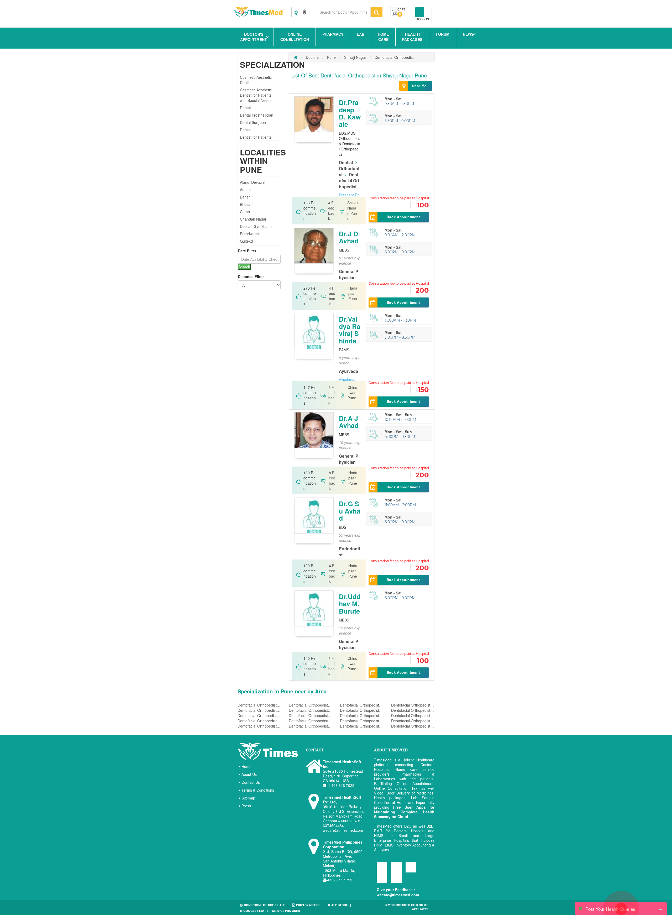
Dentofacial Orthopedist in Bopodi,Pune (310, 726)
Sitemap (248, 798)
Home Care (383, 37)
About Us (249, 774)
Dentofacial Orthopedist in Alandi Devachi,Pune (361, 705)
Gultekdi (247, 241)
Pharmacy (332, 34)
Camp (245, 211)
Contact (315, 749)
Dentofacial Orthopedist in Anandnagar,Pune (310, 710)
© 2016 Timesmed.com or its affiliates (406, 907)
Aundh (245, 189)
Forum (442, 34)
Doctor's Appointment (253, 37)
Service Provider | (287, 911)
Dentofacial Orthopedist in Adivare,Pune (259, 705)
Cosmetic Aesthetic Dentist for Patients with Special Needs (256, 95)
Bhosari (246, 204)
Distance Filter (251, 276)
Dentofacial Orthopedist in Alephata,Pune (412, 705)
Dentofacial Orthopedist (394, 57)
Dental (245, 107)
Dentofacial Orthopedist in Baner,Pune (310, 715)
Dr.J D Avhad (349, 237)
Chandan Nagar (253, 219)
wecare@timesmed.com (398, 894)
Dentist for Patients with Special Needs (255, 139)
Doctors (312, 57)
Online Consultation (294, 37)
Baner (245, 197)
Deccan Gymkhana (256, 226)
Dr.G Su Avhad (349, 511)
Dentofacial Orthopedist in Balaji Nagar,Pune (412, 710)
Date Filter (247, 250)
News (468, 34)
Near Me (419, 85)
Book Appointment (403, 216)
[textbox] (343, 12)
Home (246, 766)
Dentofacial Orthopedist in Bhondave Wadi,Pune (361, 720)
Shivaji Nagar (355, 57)
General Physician (348, 274)
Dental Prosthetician (256, 115)
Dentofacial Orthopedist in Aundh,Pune (361, 710)
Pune (331, 57)
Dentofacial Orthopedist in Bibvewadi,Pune (259, 726)
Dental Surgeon (253, 122)
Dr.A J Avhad (349, 422)
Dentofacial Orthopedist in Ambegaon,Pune (259, 710)
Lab (360, 34)
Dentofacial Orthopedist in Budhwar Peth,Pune (361, 726)
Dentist (245, 129)
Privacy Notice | (309, 905)
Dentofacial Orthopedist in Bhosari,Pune (412, 720)
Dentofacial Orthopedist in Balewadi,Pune (259, 715)
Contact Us (251, 782)
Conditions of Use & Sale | (266, 905)
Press (246, 805)
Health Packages (412, 37)
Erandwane (249, 233)
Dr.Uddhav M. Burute (349, 604)
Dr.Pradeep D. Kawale (350, 113)
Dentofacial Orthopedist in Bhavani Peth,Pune (310, 720)
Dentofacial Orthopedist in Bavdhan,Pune (259, 720)
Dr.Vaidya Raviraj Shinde (349, 330)
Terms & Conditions (258, 790)
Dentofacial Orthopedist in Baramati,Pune (412, 715)
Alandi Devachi (252, 182)
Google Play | (255, 911)
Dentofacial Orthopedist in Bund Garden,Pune (412, 726)
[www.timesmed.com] (296, 57)
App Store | (341, 905)
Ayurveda (348, 371)
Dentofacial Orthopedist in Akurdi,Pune (310, 705)
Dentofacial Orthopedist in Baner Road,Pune (361, 715)
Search (244, 266)
